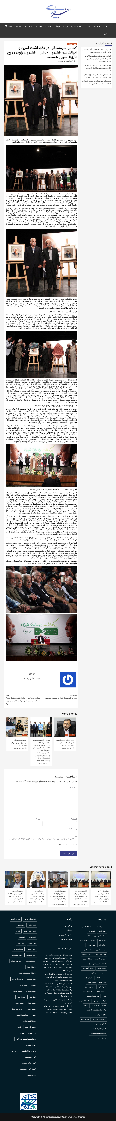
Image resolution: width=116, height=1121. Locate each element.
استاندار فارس (86, 926)
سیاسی (87, 26)
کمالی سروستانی (101, 1024)
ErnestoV (68, 974)
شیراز (104, 996)
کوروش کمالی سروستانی (98, 1033)
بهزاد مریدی (83, 940)
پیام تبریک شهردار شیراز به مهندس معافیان (61, 697)
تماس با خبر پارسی (14, 26)
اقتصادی (39, 26)
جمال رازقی (102, 945)
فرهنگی (57, 26)
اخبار (21, 886)
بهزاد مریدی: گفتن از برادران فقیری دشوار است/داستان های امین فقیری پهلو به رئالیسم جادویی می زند (23, 699)
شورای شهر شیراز (88, 991)
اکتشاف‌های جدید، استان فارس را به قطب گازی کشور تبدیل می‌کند (65, 743)
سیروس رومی (88, 977)
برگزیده (42, 886)
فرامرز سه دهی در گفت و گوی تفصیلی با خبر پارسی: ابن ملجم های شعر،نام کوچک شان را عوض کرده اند (57, 1009)
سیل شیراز (102, 982)
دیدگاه (73, 787)
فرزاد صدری (95, 1005)
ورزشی (65, 26)
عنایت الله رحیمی (84, 1001)
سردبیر (60, 61)
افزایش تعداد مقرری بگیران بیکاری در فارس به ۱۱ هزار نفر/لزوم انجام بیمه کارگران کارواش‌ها (98, 59)
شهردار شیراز (102, 987)
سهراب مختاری (101, 977)
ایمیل (74, 819)
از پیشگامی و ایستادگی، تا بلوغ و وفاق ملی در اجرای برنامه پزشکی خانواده (97, 76)
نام (38, 819)
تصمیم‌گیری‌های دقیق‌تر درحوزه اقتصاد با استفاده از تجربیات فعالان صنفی (96, 82)
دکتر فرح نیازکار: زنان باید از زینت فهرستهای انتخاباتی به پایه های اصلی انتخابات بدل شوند (58, 977)
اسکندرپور (92, 931)
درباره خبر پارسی (66, 939)
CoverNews (66, 1117)
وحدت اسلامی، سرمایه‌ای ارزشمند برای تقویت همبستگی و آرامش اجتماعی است (97, 68)
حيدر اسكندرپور (101, 950)
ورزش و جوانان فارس (99, 1019)
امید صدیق (102, 940)
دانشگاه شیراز (87, 959)
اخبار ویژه (96, 26)
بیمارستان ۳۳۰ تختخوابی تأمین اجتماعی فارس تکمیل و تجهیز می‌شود (96, 51)
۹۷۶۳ (70, 984)
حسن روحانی (91, 945)
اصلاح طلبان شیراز (100, 936)
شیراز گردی (29, 26)
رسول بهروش (102, 968)
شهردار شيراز (92, 982)
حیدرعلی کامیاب (87, 954)
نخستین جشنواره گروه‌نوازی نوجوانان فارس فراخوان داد (18, 743)
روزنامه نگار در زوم (88, 968)
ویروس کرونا (85, 1019)
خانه (105, 26)
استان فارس (102, 931)
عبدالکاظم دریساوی (100, 1001)
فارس (104, 1005)
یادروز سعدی (102, 1038)
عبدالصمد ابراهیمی (93, 996)
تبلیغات (104, 33)
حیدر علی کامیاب (100, 959)
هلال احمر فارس (100, 1015)
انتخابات (92, 940)
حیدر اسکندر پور (101, 954)
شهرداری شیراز (101, 991)
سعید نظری (94, 973)
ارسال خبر (68, 926)
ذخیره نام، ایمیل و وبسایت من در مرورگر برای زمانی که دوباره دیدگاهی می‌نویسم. (41, 838)
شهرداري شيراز (89, 987)
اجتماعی (48, 26)
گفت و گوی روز (76, 26)
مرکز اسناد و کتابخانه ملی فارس (96, 1010)
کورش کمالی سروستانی (98, 1028)
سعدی (104, 973)
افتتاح (89, 936)
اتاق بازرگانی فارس (100, 926)
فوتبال (86, 1005)
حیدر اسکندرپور (88, 950)
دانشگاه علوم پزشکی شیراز (97, 964)
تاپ (75, 44)
